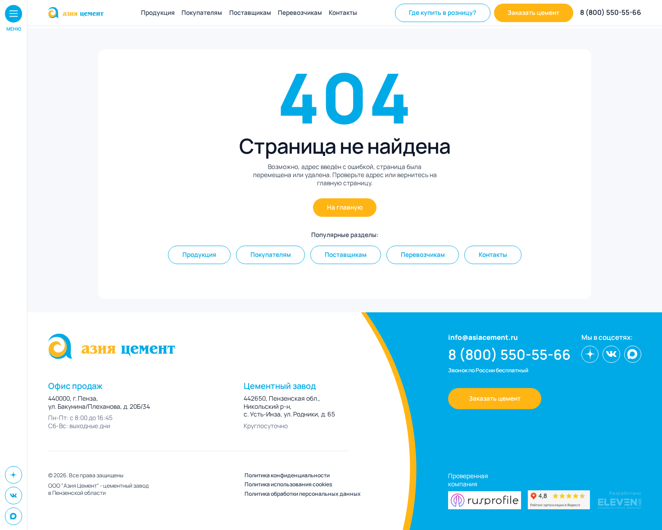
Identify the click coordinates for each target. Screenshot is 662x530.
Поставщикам (250, 13)
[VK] (13, 495)
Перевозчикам (300, 13)
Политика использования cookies (288, 484)
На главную (345, 207)
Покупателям (201, 13)
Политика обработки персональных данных (303, 494)
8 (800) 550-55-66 (610, 12)
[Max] (13, 516)
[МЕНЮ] (13, 13)
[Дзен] (13, 474)
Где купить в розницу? (442, 12)
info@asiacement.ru (483, 337)
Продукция (158, 13)
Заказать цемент (533, 12)
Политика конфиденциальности (287, 475)
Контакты (343, 13)
